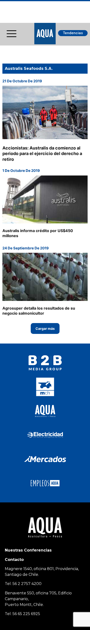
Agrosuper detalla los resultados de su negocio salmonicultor (38, 311)
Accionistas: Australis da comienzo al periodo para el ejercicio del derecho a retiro (42, 153)
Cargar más (45, 328)
